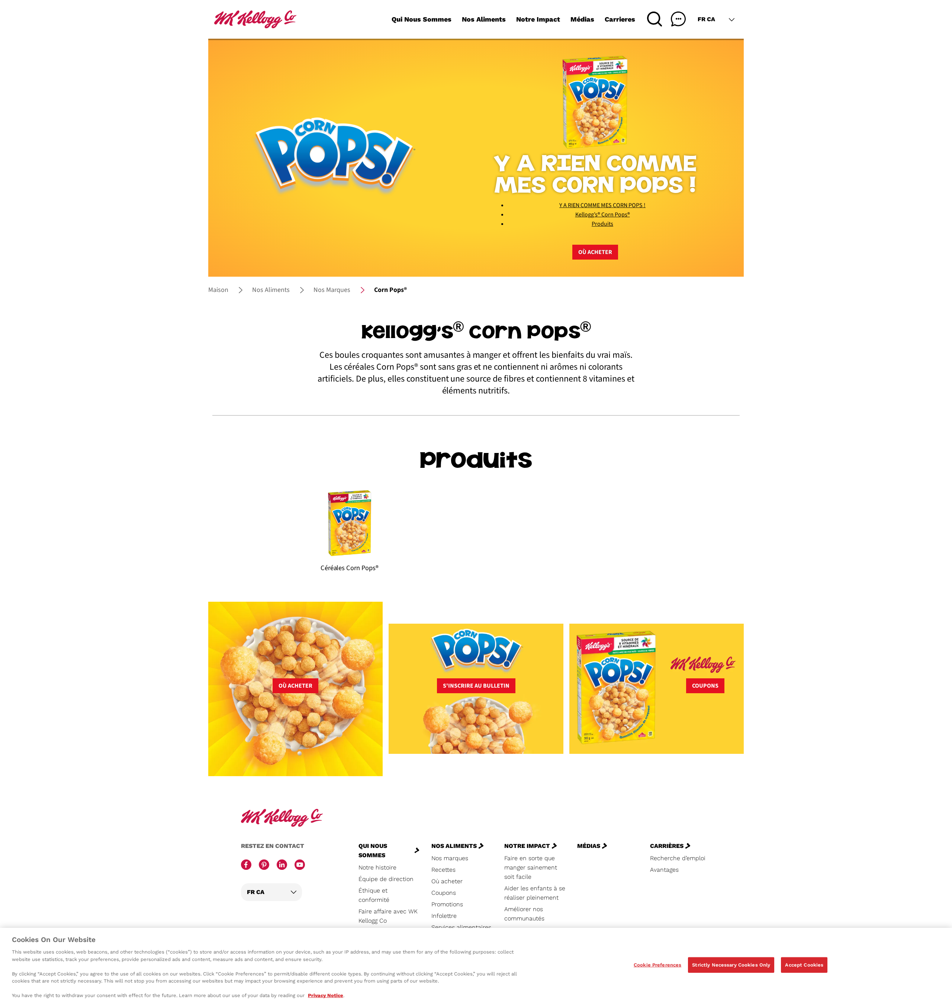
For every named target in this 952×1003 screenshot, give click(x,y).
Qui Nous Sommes (421, 19)
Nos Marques (331, 290)
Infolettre (444, 915)
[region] (476, 965)
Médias (582, 19)
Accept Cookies (804, 965)
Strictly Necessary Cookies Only (731, 965)
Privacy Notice (325, 995)
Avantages (664, 869)
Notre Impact (538, 19)
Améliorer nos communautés (524, 914)
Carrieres (620, 19)
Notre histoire (377, 867)
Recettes (443, 869)
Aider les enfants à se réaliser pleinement (534, 893)
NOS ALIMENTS (454, 845)
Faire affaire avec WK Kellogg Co (388, 916)
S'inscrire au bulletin (476, 686)
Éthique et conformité (373, 895)
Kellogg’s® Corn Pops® (602, 214)
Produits (602, 224)
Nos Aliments (484, 19)
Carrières (667, 845)
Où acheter (595, 252)
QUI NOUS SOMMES (372, 850)
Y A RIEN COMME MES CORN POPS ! (602, 205)
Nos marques (449, 858)
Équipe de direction (386, 879)
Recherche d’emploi (677, 858)
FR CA (706, 19)
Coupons (705, 686)
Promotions (447, 904)
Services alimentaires (461, 927)
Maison (218, 290)
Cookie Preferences (657, 965)
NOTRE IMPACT (527, 845)
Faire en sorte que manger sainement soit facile (530, 867)
